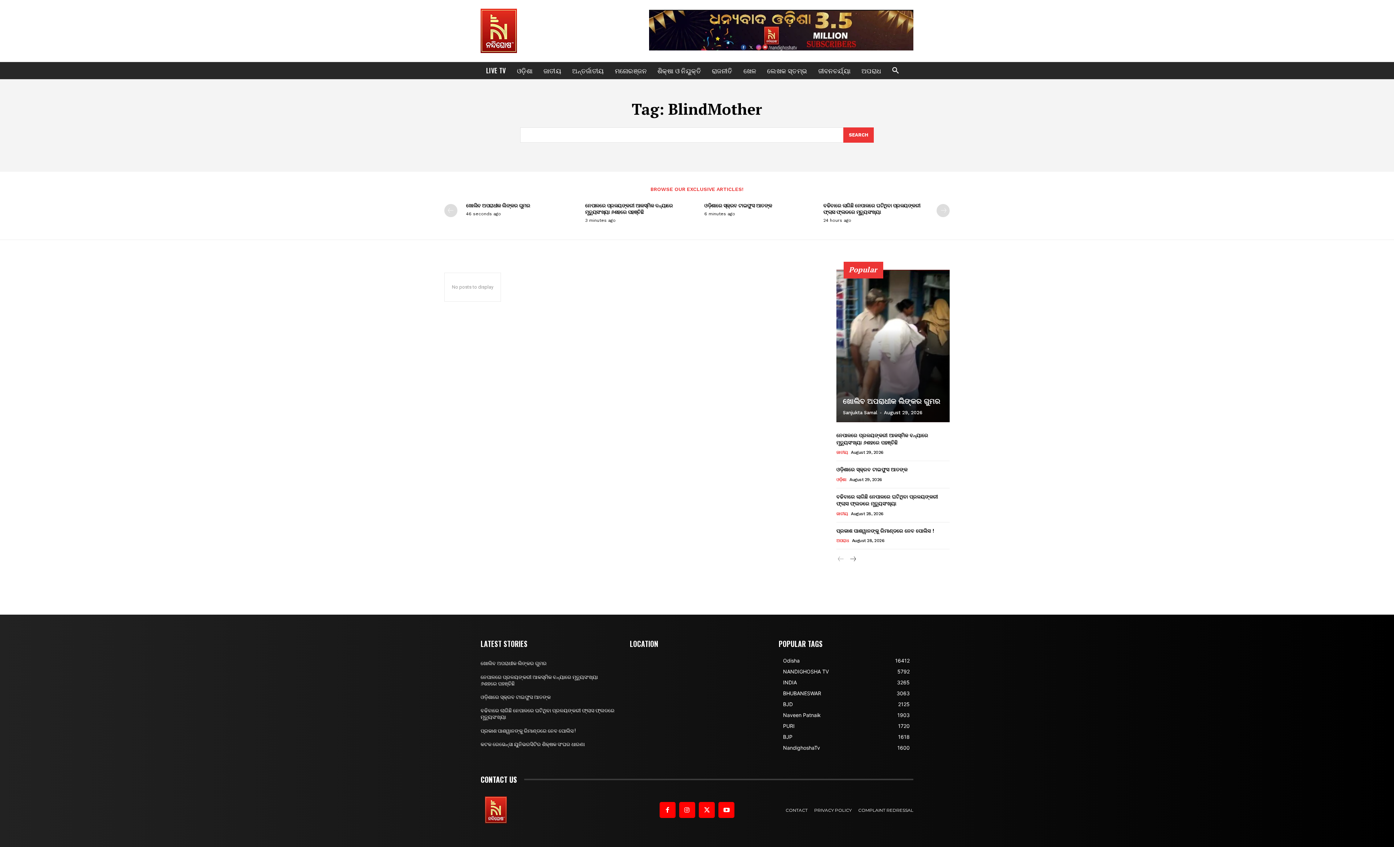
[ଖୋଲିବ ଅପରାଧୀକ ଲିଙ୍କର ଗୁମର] (893, 346)
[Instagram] (687, 810)
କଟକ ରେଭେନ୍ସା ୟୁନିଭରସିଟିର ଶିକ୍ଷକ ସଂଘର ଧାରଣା (533, 744)
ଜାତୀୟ (842, 452)
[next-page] (943, 210)
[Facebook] (668, 810)
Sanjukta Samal (860, 412)
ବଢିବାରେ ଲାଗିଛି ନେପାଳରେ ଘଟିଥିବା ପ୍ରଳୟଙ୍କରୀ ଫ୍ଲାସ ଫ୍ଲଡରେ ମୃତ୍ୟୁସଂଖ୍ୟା (871, 208)
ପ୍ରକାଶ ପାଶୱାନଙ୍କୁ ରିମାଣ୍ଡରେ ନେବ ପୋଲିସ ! (885, 530)
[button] (895, 71)
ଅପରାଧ (842, 540)
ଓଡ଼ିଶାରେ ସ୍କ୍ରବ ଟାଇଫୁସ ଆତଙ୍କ (738, 205)
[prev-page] (450, 210)
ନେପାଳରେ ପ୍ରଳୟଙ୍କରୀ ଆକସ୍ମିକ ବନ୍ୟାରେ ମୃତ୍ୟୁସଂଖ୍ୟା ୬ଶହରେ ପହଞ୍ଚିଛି (629, 208)
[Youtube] (726, 810)
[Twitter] (707, 810)
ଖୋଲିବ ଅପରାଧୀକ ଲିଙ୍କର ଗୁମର (498, 205)
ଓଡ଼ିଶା (841, 479)
